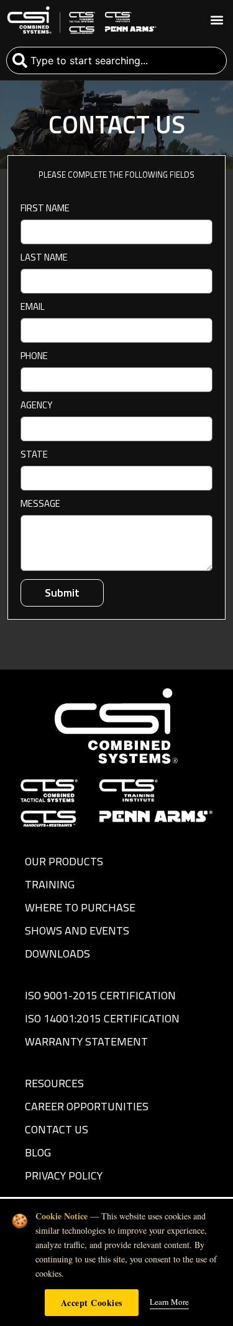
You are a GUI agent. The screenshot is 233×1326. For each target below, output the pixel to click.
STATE (34, 455)
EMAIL (33, 308)
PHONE (34, 357)
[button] (216, 20)
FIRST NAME (45, 209)
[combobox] (116, 60)
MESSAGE (40, 505)
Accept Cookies (91, 1302)
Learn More (169, 1301)
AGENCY (36, 406)
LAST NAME (44, 258)
